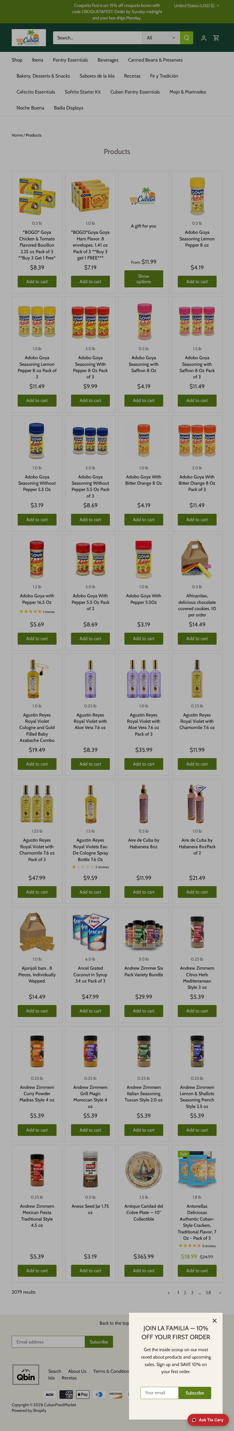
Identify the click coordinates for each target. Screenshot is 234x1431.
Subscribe (194, 1393)
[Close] (214, 1320)
